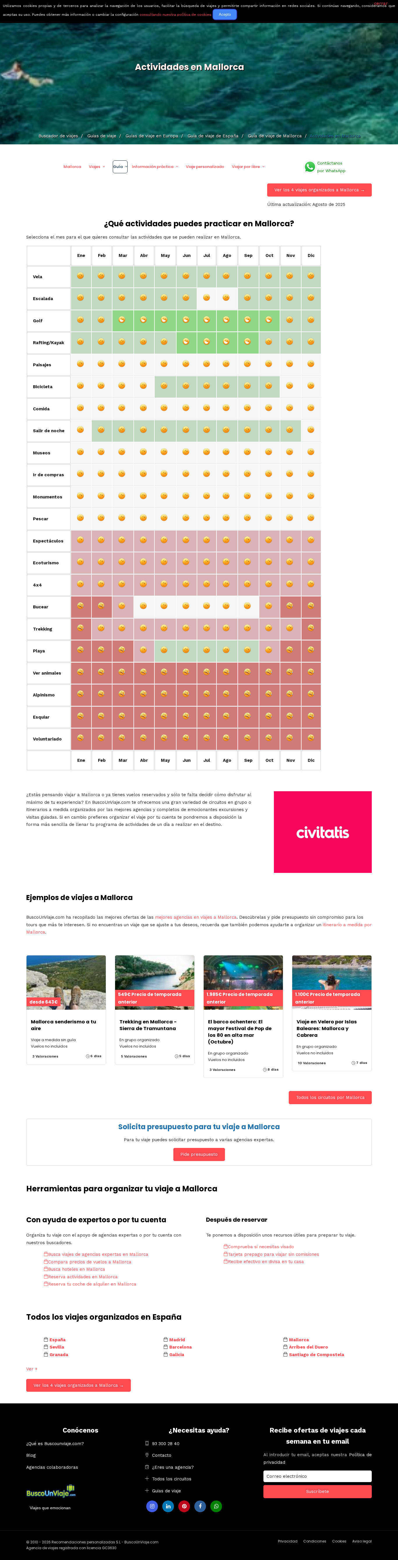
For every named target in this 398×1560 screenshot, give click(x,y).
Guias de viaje (166, 1491)
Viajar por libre (246, 166)
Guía (118, 166)
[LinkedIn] (168, 1506)
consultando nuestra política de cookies (175, 15)
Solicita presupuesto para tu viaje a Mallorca (199, 1127)
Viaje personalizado (205, 166)
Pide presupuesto (199, 1154)
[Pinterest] (184, 1506)
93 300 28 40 (165, 1443)
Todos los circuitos (171, 1479)
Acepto (225, 14)
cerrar (381, 3)
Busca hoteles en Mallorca (76, 1269)
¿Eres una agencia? (173, 1467)
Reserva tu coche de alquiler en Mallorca (92, 1284)
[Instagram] (152, 1506)
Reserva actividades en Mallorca (83, 1276)
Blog (31, 1455)
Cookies (339, 1541)
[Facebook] (200, 1506)
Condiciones (314, 1541)
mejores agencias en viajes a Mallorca (196, 917)
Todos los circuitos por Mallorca (330, 1097)
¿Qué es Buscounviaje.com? (55, 1443)
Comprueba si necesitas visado (261, 1246)
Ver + (32, 1369)
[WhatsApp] (216, 1506)
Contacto (161, 1455)
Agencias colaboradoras (52, 1467)
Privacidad (287, 1541)
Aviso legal (362, 1541)
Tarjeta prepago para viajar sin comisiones (273, 1254)
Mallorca (72, 166)
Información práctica (152, 166)
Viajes (94, 166)
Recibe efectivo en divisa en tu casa (266, 1261)
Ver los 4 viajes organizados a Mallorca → (319, 189)
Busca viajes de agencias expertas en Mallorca (98, 1254)
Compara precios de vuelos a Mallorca (89, 1262)
